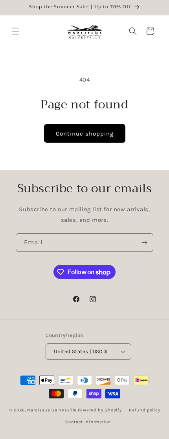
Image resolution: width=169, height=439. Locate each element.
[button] (15, 31)
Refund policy (144, 410)
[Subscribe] (144, 242)
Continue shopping (85, 133)
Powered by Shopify (100, 409)
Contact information (88, 421)
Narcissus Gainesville (52, 409)
